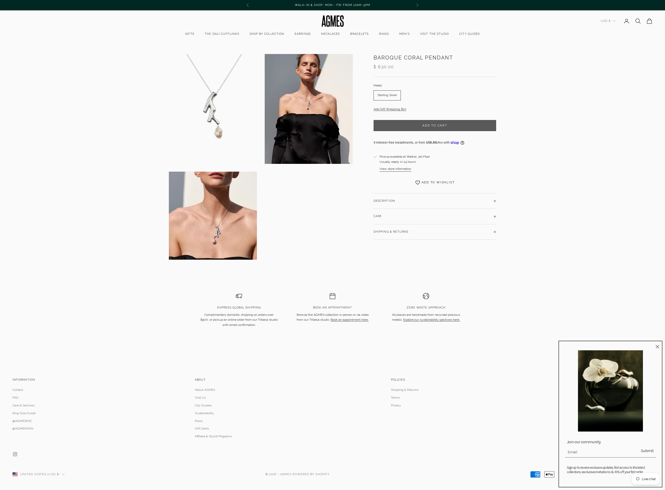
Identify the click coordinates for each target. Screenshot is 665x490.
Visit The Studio (434, 34)
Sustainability (204, 413)
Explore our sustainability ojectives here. (431, 319)
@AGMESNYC (22, 421)
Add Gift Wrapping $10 (390, 109)
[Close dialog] (657, 347)
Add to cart (434, 125)
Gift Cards (202, 428)
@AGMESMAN (22, 428)
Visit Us (200, 397)
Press (199, 421)
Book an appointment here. (350, 319)
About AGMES (205, 390)
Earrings (303, 34)
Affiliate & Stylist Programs (213, 436)
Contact (17, 390)
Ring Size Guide (24, 413)
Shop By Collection (267, 34)
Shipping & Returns (404, 390)
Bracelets (359, 34)
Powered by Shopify (311, 474)
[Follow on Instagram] (15, 454)
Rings (384, 34)
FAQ (15, 397)
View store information (395, 169)
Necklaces (330, 34)
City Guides (469, 34)
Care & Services (23, 405)
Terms (395, 397)
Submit (647, 450)
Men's (404, 34)
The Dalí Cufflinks (222, 34)
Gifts (189, 34)
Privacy (396, 405)
